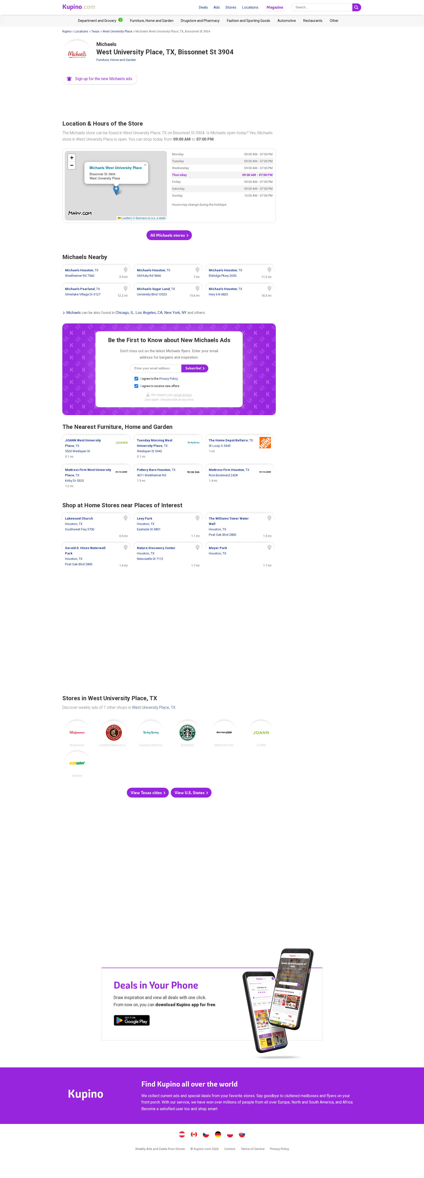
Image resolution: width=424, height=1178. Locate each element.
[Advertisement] (169, 101)
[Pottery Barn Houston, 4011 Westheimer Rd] (167, 478)
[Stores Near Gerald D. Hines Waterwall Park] (96, 556)
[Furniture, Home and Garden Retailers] (151, 21)
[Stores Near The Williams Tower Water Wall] (239, 526)
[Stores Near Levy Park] (167, 526)
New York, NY (175, 313)
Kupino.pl (230, 1135)
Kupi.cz (206, 1135)
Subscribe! (194, 368)
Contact (229, 1149)
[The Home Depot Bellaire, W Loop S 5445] (239, 448)
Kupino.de (218, 1135)
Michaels (73, 313)
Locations (250, 7)
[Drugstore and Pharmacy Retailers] (200, 21)
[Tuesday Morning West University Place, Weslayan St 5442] (167, 448)
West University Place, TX (153, 707)
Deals (203, 7)
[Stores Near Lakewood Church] (96, 526)
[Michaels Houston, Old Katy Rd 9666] (167, 273)
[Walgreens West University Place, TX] (77, 734)
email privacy (183, 395)
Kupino (66, 31)
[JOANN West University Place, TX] (261, 734)
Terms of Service (253, 1149)
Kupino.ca (194, 1135)
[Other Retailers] (334, 21)
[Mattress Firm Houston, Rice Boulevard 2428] (239, 478)
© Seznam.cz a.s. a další (149, 218)
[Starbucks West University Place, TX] (187, 734)
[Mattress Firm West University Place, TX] (224, 734)
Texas (95, 31)
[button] (99, 78)
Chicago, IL (125, 313)
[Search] (356, 7)
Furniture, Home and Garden (116, 60)
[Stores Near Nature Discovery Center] (167, 556)
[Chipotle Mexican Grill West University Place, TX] (114, 734)
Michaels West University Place (116, 167)
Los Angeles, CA (148, 313)
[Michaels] (77, 55)
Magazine (274, 7)
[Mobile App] (131, 1021)
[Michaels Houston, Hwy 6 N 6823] (239, 292)
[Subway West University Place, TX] (77, 764)
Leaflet (126, 218)
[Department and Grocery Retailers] (100, 21)
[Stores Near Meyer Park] (239, 556)
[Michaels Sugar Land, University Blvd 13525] (167, 292)
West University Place (117, 31)
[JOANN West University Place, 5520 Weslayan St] (96, 448)
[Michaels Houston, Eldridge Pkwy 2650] (239, 273)
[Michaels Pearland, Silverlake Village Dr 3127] (96, 292)
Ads (216, 7)
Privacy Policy (168, 378)
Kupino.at (182, 1135)
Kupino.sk (242, 1135)
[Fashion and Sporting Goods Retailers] (248, 21)
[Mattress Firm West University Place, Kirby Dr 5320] (96, 478)
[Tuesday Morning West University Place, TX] (151, 734)
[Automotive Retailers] (287, 21)
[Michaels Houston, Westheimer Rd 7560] (96, 273)
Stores (230, 7)
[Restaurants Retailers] (312, 21)
